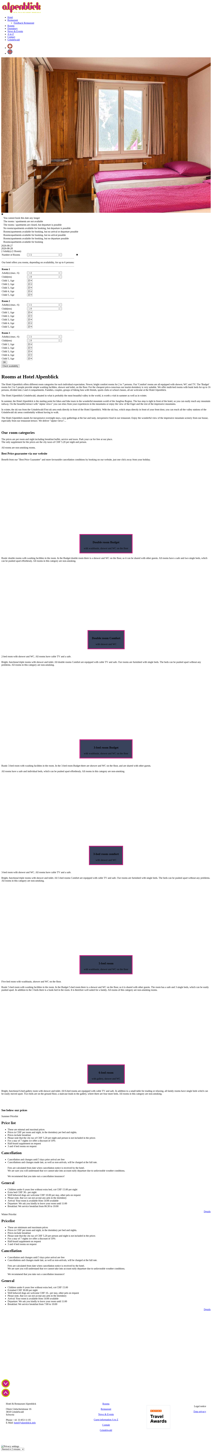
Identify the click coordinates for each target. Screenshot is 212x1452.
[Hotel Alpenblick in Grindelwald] (21, 12)
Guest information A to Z (106, 1419)
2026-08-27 (7, 245)
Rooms (105, 1403)
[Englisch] (9, 53)
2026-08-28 (7, 248)
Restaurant (106, 1409)
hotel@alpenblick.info (25, 1422)
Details (207, 1211)
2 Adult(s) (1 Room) (11, 251)
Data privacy (200, 1411)
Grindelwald (106, 1430)
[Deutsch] (9, 47)
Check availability (10, 366)
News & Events (106, 1414)
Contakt (106, 1425)
